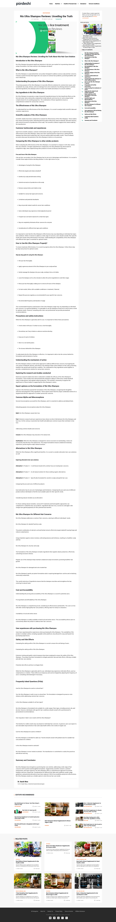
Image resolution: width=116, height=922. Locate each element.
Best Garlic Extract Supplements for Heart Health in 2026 (92, 41)
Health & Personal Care (81, 859)
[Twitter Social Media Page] (54, 918)
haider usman (20, 868)
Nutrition (47, 825)
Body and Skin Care (88, 806)
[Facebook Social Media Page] (50, 918)
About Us (42, 911)
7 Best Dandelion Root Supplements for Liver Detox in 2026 (92, 44)
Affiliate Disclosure (80, 911)
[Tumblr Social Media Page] (62, 918)
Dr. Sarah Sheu (35, 19)
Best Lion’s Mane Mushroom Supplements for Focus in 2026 (91, 38)
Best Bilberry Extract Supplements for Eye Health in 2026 (92, 36)
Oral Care (86, 820)
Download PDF (59, 19)
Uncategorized (46, 12)
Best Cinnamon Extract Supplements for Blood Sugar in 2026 (92, 46)
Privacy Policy (58, 911)
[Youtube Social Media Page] (58, 918)
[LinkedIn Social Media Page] (66, 918)
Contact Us (50, 911)
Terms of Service (69, 911)
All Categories (34, 911)
